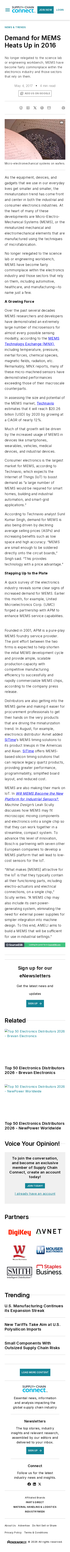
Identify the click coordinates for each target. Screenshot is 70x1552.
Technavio (45, 403)
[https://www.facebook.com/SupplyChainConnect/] (29, 1484)
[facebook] (21, 108)
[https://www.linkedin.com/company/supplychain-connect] (34, 1484)
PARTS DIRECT (35, 1502)
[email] (49, 108)
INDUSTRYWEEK (35, 1511)
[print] (63, 108)
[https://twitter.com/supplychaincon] (40, 1484)
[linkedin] (28, 108)
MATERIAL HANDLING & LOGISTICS (35, 1506)
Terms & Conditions (36, 1532)
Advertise (24, 1525)
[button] (7, 10)
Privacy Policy (13, 1532)
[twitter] (35, 108)
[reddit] (42, 108)
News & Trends (15, 27)
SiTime (10, 740)
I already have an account (35, 1194)
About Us (10, 1525)
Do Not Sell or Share (44, 1525)
